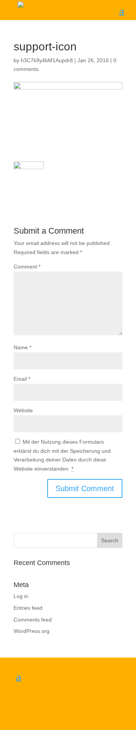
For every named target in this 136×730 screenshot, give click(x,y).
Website (23, 410)
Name (22, 347)
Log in (21, 596)
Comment (27, 267)
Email (22, 379)
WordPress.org (31, 631)
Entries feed (28, 608)
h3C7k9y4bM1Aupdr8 (47, 60)
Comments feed (33, 620)
